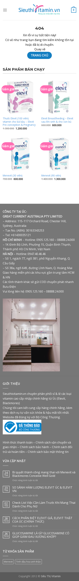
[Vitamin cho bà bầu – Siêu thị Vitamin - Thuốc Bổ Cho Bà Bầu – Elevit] (39, 10)
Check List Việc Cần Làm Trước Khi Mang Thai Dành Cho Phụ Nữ (43, 504)
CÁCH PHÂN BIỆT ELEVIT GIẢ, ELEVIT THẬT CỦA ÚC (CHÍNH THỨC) (42, 519)
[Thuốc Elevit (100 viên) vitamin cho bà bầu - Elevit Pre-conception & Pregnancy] (20, 97)
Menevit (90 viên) (51, 175)
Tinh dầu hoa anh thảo (28, 561)
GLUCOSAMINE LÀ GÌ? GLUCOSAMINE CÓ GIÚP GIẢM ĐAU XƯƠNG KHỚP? (40, 535)
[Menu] (5, 9)
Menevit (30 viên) (12, 175)
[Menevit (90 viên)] (58, 154)
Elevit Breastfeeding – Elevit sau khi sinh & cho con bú (57, 120)
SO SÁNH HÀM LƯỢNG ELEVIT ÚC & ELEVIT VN (42, 489)
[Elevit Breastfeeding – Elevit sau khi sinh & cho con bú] (58, 97)
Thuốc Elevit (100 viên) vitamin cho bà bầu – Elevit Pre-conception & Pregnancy (19, 121)
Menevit (8, 561)
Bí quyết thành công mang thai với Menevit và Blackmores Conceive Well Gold (43, 474)
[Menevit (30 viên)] (20, 154)
